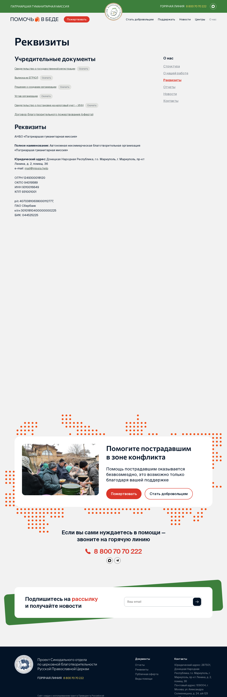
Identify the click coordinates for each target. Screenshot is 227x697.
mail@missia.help (36, 168)
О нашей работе (175, 73)
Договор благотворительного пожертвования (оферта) (54, 114)
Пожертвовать (77, 19)
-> (197, 602)
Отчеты (169, 87)
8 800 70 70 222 (196, 6)
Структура (171, 66)
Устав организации (26, 96)
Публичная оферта (146, 674)
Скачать (83, 69)
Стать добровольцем (140, 19)
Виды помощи (143, 678)
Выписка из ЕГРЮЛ (26, 77)
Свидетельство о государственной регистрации (45, 68)
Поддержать (166, 19)
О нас (212, 19)
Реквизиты (172, 80)
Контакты (170, 101)
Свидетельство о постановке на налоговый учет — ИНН (49, 105)
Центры (200, 19)
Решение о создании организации (35, 86)
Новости (185, 19)
